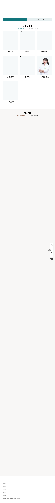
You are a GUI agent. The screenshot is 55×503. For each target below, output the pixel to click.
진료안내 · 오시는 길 (40, 19)
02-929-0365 (15, 484)
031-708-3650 (22, 490)
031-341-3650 (18, 487)
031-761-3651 (20, 493)
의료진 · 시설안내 (15, 19)
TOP (51, 258)
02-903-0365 (16, 496)
